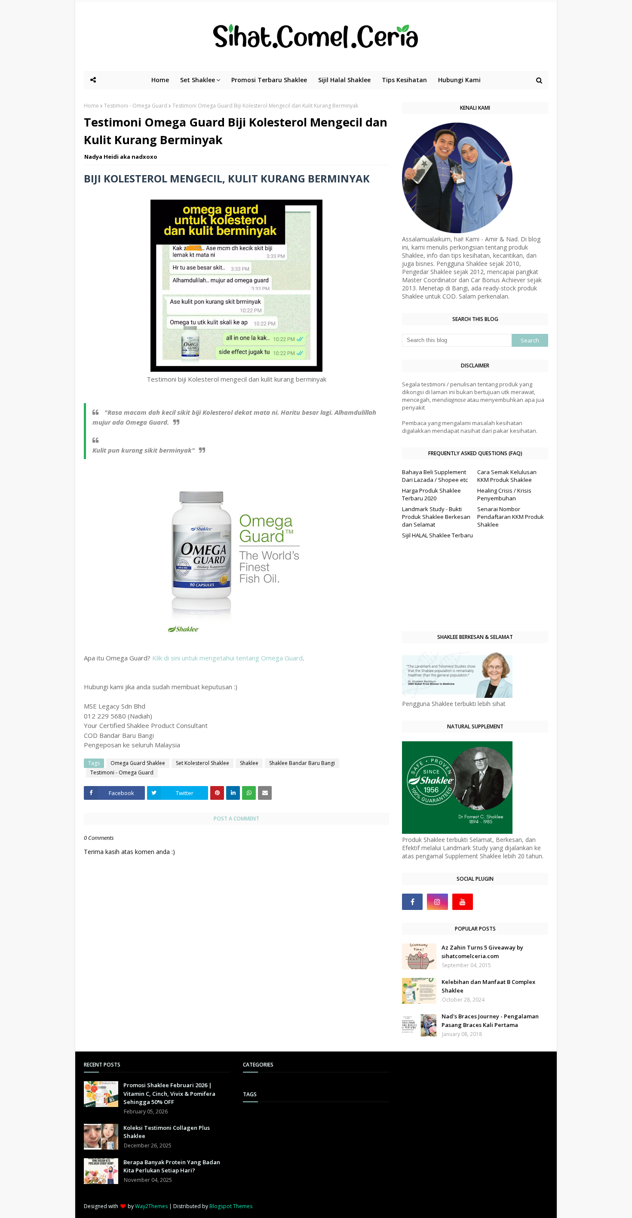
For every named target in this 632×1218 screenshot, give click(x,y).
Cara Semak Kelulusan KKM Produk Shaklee (507, 476)
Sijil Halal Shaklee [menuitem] (344, 80)
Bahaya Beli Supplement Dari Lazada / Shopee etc (435, 476)
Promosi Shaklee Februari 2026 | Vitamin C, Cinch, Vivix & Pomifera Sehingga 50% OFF (169, 1093)
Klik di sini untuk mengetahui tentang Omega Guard (227, 658)
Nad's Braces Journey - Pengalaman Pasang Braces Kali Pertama (490, 1020)
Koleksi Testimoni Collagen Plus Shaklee (166, 1132)
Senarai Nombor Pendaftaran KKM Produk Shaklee (510, 516)
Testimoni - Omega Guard (135, 105)
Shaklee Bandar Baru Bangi (302, 763)
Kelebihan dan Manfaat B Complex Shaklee (488, 986)
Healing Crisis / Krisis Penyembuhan (504, 494)
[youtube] (462, 902)
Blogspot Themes (230, 1206)
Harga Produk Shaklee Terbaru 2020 (431, 494)
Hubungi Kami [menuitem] (459, 80)
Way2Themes (151, 1206)
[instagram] (437, 902)
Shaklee (249, 763)
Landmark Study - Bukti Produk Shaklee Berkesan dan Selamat (436, 516)
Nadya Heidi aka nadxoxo (120, 156)
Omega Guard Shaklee (137, 763)
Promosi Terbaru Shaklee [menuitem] (269, 80)
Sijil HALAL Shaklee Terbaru (437, 535)
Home (91, 105)
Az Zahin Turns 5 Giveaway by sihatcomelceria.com (482, 952)
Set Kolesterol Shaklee (202, 763)
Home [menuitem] (160, 80)
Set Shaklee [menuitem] (197, 80)
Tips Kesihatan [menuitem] (404, 80)
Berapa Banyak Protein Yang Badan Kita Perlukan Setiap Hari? (171, 1166)
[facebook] (412, 902)
